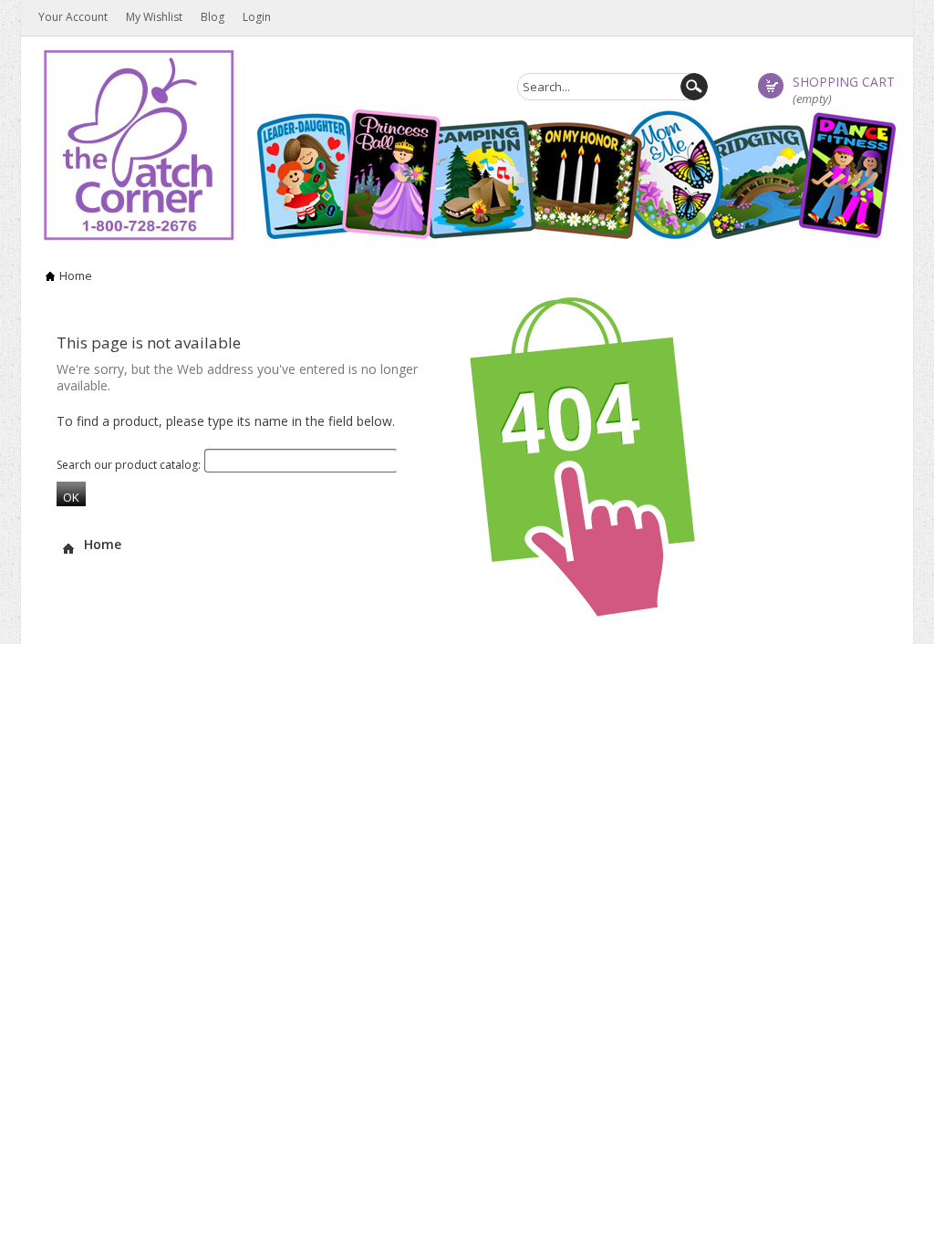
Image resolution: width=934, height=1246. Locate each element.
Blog (212, 17)
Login (257, 17)
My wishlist (154, 17)
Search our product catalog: (129, 464)
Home (75, 275)
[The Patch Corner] (138, 143)
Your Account (73, 17)
